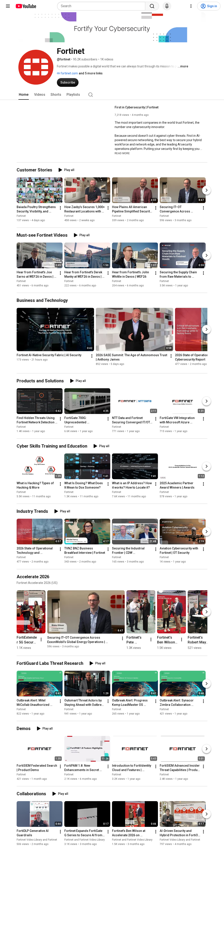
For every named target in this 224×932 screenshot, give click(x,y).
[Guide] (7, 6)
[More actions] (60, 208)
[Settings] (191, 6)
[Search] (152, 6)
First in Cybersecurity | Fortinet (136, 107)
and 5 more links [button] (91, 73)
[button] (122, 153)
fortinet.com (69, 73)
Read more (122, 153)
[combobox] (102, 6)
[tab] (23, 94)
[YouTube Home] (25, 6)
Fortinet (21, 215)
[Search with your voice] (167, 6)
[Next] (206, 190)
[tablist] (112, 94)
